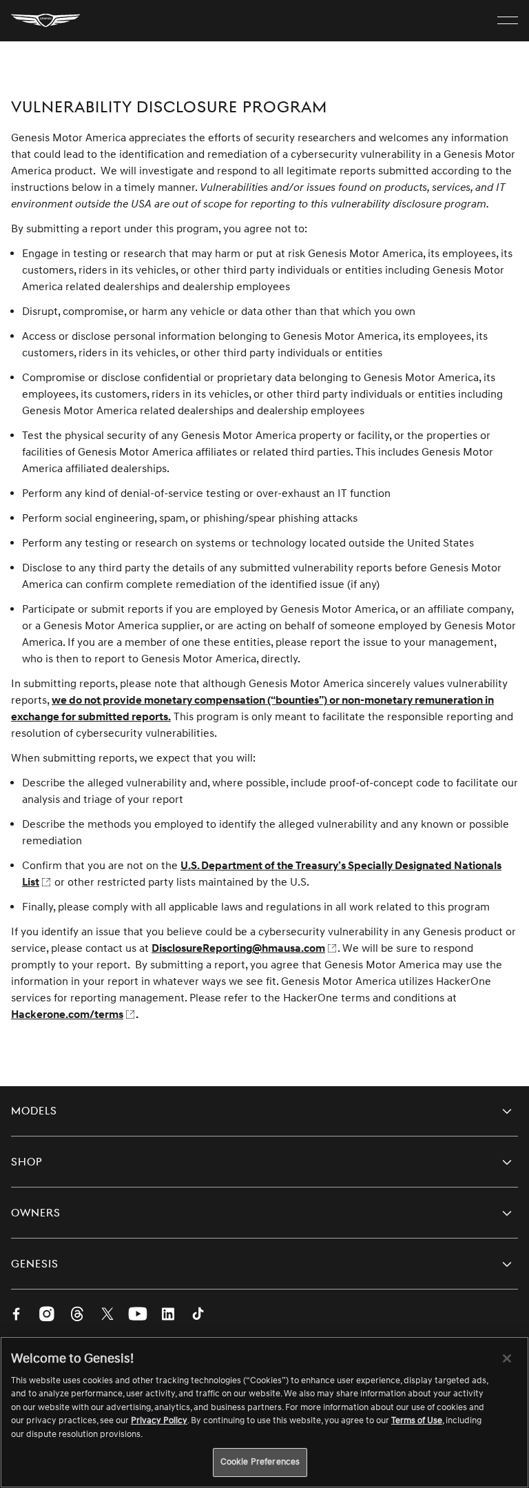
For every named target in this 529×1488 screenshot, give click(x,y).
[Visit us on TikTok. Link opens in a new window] (198, 1315)
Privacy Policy (159, 1420)
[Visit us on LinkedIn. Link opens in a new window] (168, 1315)
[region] (264, 1412)
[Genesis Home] (45, 21)
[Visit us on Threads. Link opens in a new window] (77, 1315)
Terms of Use (416, 1420)
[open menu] (507, 20)
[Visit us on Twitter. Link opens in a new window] (107, 1315)
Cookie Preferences (260, 1461)
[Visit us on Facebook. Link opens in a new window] (16, 1315)
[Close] (507, 1358)
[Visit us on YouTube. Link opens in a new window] (138, 1315)
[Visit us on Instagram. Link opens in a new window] (47, 1315)
